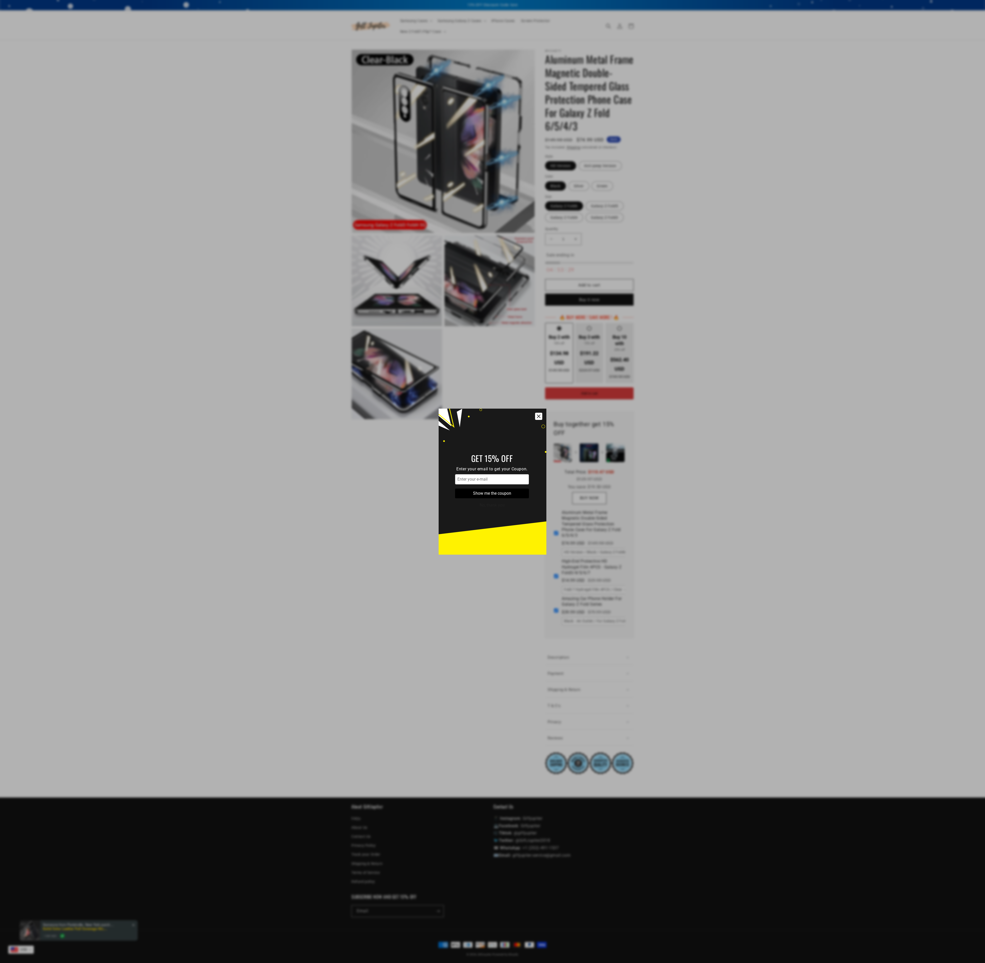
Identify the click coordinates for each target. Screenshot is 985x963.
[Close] (538, 416)
